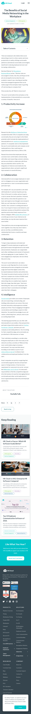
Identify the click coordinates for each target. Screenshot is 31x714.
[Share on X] (7, 402)
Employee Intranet (21, 631)
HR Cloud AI (6, 632)
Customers (19, 667)
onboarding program (7, 352)
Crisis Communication (21, 634)
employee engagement (21, 141)
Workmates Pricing (8, 617)
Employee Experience (8, 493)
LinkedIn (10, 327)
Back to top (7, 409)
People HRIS (6, 620)
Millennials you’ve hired (10, 369)
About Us (18, 664)
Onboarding (17, 453)
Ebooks (5, 674)
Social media (5, 298)
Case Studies (6, 664)
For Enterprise (20, 610)
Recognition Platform (21, 645)
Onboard (5, 626)
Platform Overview (8, 610)
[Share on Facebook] (15, 402)
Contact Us (19, 674)
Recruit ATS (6, 635)
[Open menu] (28, 3)
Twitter (26, 325)
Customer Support (21, 671)
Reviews (18, 677)
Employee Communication (9, 530)
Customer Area (7, 667)
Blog (4, 671)
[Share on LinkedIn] (11, 402)
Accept (20, 707)
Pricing (5, 614)
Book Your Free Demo (15, 558)
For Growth (19, 614)
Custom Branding (20, 637)
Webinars (5, 677)
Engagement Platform (22, 648)
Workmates (6, 623)
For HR (18, 623)
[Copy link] (19, 402)
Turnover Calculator (8, 689)
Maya (4, 629)
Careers (18, 683)
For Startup (19, 617)
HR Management (22, 20)
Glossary (5, 680)
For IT (17, 620)
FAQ (4, 683)
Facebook (4, 327)
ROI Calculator (7, 686)
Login (23, 3)
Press (17, 680)
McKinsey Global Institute (19, 132)
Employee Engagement (10, 20)
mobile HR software (21, 214)
